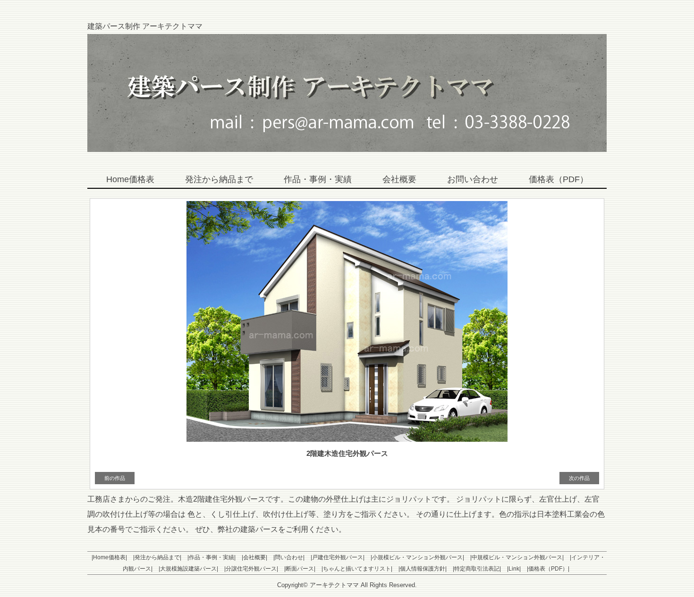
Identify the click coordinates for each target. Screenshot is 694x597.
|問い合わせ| (289, 557)
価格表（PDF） (558, 179)
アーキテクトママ (334, 585)
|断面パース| (299, 568)
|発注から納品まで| (157, 557)
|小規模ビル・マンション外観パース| (417, 557)
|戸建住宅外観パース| (337, 557)
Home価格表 (130, 179)
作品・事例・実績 (318, 179)
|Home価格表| (109, 557)
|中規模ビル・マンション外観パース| (517, 557)
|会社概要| (254, 557)
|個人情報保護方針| (422, 568)
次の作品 (579, 478)
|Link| (514, 568)
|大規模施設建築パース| (188, 568)
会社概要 (399, 179)
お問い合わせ (472, 179)
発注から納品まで (219, 179)
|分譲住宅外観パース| (251, 568)
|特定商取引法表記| (477, 568)
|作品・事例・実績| (211, 557)
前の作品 (114, 478)
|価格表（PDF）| (548, 568)
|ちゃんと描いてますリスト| (357, 568)
